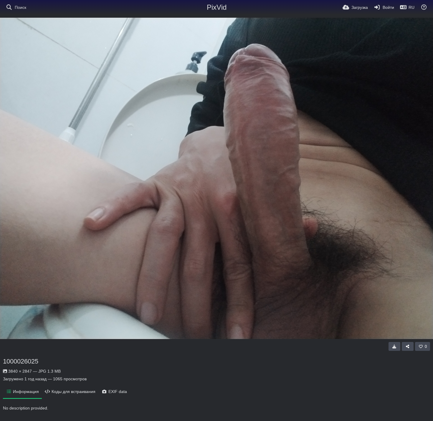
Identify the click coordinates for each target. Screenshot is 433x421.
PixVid (217, 7)
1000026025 (20, 361)
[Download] (394, 346)
